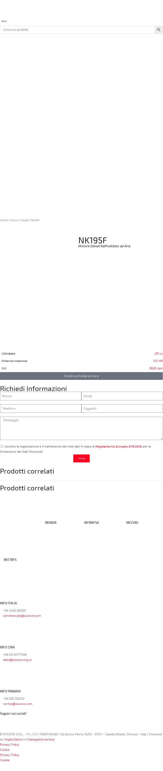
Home (4, 220)
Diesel (24, 220)
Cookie (5, 750)
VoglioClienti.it (14, 739)
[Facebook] (5, 720)
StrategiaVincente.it (40, 739)
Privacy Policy (9, 744)
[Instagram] (16, 720)
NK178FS (10, 559)
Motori (14, 220)
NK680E (51, 522)
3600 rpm (156, 368)
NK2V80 (132, 522)
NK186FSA (91, 522)
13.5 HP (158, 361)
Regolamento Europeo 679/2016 (118, 446)
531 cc (159, 353)
